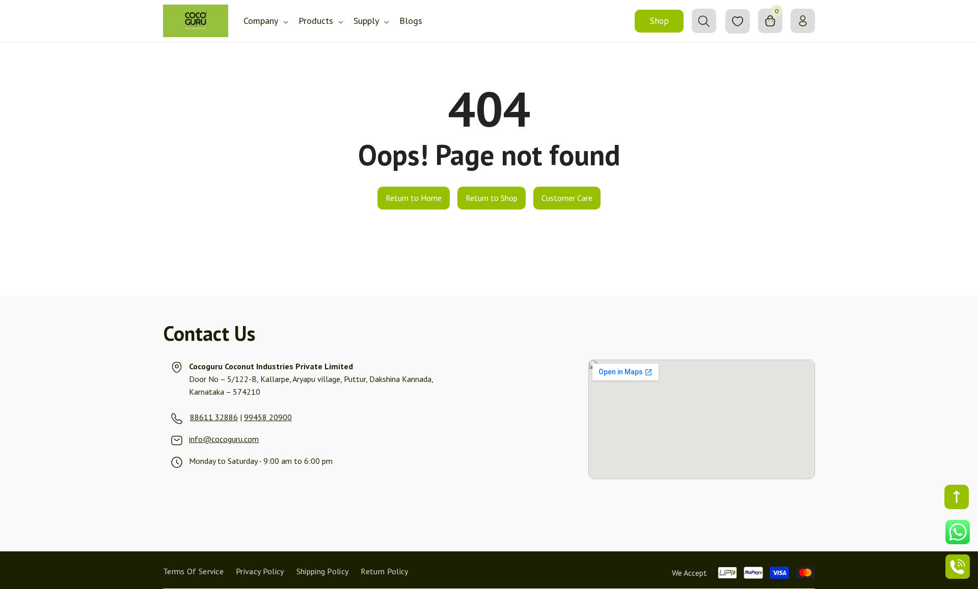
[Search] (704, 21)
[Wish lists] (737, 21)
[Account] (803, 21)
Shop (659, 20)
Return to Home (414, 198)
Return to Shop (492, 198)
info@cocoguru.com (224, 439)
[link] (189, 417)
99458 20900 (268, 417)
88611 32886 (214, 417)
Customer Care (566, 198)
